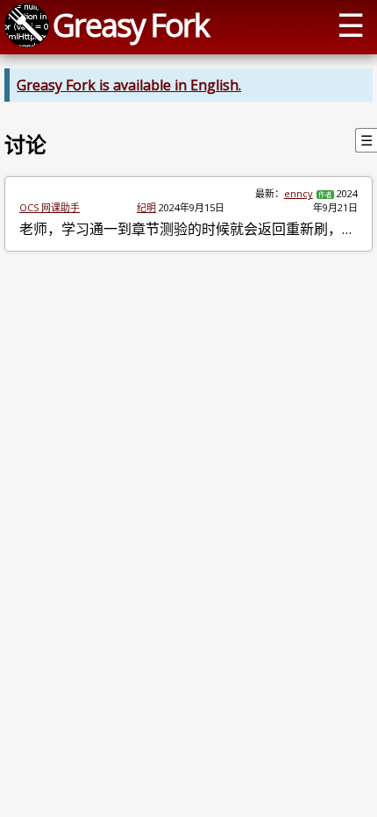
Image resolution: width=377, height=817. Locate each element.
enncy (298, 193)
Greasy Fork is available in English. (129, 85)
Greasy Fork (131, 25)
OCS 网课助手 (49, 207)
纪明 (146, 207)
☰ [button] (351, 25)
